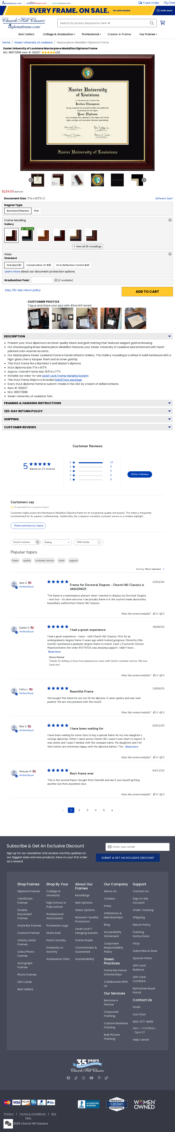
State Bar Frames (29, 926)
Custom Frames (28, 933)
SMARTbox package (68, 380)
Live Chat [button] (139, 1014)
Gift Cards (24, 982)
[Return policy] (117, 1104)
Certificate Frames (24, 901)
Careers (109, 899)
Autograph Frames (24, 965)
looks (61, 560)
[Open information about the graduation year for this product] (56, 280)
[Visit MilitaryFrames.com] (36, 3)
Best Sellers (25, 989)
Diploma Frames (28, 891)
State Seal (53, 933)
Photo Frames (27, 975)
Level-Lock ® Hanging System (86, 931)
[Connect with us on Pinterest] (99, 1078)
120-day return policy (23, 411)
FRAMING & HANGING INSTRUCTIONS (32, 403)
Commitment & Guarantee (86, 950)
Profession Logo (57, 926)
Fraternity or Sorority (54, 950)
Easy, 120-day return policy (23, 290)
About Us (110, 891)
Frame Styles (84, 940)
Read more (54, 651)
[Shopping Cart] (162, 23)
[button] (169, 3)
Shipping (11, 419)
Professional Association (54, 916)
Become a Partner (111, 1002)
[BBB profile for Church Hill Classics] (89, 1104)
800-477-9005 (143, 1022)
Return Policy (142, 925)
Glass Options (85, 910)
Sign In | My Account (140, 901)
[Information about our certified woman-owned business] (145, 1104)
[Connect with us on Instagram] (83, 1078)
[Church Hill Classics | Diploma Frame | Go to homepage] (23, 23)
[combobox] (57, 542)
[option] (18, 211)
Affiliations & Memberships (113, 915)
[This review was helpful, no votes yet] (154, 614)
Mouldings (82, 895)
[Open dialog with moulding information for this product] (170, 220)
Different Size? (164, 198)
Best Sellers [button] (26, 34)
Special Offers (142, 958)
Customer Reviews (20, 427)
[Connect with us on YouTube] (91, 1078)
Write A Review (140, 474)
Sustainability (84, 959)
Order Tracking (143, 910)
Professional (90, 34)
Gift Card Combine (139, 979)
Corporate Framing (111, 1014)
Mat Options (83, 903)
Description (14, 336)
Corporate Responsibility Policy (113, 948)
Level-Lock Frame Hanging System (65, 376)
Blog (107, 925)
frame (15, 560)
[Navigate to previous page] (63, 810)
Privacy (9, 1114)
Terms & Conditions (32, 1114)
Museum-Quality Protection (86, 919)
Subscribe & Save (145, 951)
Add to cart (147, 291)
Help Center (141, 1040)
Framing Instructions (141, 934)
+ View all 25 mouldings (87, 246)
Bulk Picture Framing (112, 1037)
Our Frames (147, 34)
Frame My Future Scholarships (115, 972)
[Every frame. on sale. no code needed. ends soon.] (87, 10)
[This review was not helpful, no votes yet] (160, 614)
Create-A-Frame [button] (119, 34)
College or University (53, 893)
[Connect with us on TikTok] (76, 1078)
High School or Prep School (56, 905)
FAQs (136, 943)
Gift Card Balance (139, 968)
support (73, 560)
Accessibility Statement (112, 934)
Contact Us (141, 891)
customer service (44, 560)
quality (27, 560)
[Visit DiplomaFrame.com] (11, 3)
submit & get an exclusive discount (128, 858)
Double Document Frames (24, 914)
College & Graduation (58, 34)
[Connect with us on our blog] (106, 1078)
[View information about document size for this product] (43, 198)
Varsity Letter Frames (26, 942)
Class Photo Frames (25, 954)
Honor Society (56, 940)
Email (136, 1007)
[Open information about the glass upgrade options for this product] (170, 254)
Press (107, 906)
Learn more (12, 271)
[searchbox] (22, 542)
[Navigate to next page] (112, 810)
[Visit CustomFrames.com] (61, 3)
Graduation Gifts (58, 959)
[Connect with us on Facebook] (68, 1078)
